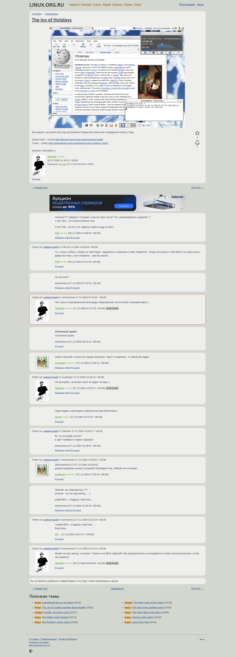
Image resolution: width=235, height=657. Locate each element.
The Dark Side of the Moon (146, 612)
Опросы (117, 4)
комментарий (50, 247)
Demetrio (63, 164)
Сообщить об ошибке (39, 642)
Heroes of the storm (142, 617)
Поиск (137, 4)
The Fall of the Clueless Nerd (148, 607)
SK (56, 534)
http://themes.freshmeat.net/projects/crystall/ (79, 139)
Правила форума (49, 639)
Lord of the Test (140, 622)
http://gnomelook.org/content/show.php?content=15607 (78, 143)
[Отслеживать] (197, 142)
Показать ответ (62, 237)
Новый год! (41, 187)
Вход (200, 4)
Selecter (51, 156)
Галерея (86, 4)
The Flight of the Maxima (55, 617)
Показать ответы (63, 510)
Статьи (97, 4)
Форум (107, 4)
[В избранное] (197, 133)
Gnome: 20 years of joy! (56, 612)
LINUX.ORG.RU (46, 4)
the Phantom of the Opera (56, 622)
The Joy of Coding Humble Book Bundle (64, 607)
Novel (58, 417)
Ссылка (36, 179)
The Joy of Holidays (52, 20)
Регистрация (187, 4)
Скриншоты (51, 14)
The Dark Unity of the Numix (148, 602)
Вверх (202, 639)
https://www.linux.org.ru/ (39, 645)
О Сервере (34, 639)
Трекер (128, 4)
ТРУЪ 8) (195, 187)
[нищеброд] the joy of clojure (58, 602)
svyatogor (60, 363)
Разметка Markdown (68, 639)
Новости (74, 4)
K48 (57, 233)
